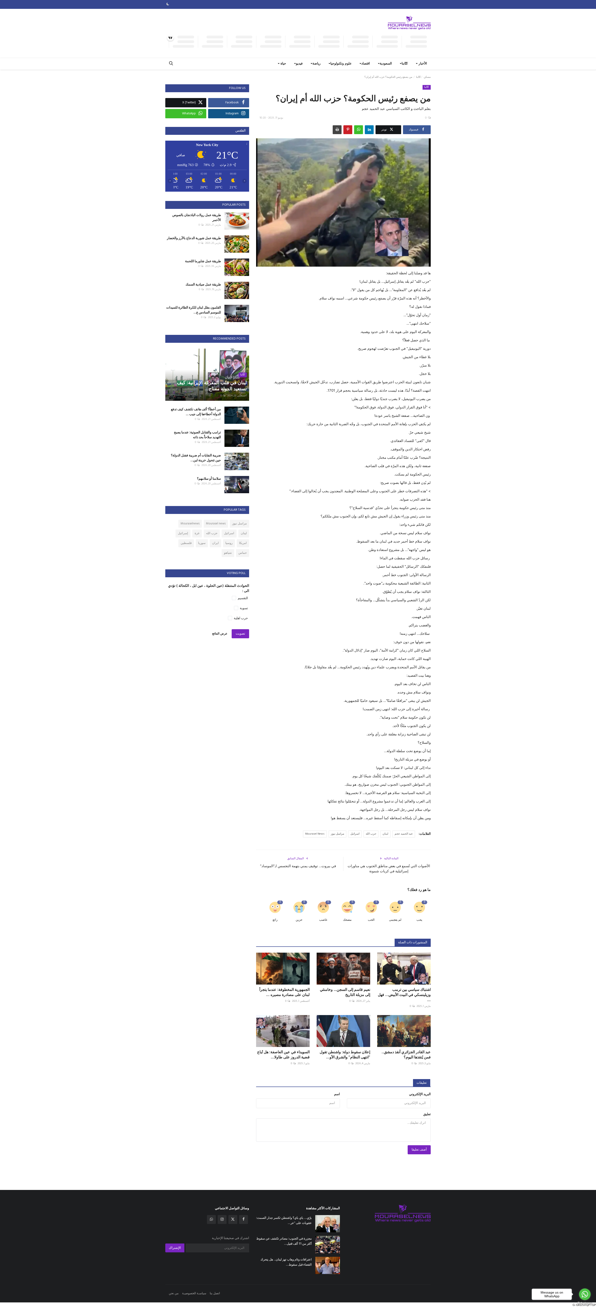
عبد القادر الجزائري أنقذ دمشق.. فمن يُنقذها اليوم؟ (406, 1054)
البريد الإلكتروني (420, 1094)
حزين (299, 919)
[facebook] (243, 1219)
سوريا (202, 543)
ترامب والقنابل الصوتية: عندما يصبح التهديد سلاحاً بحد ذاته (197, 434)
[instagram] (222, 1219)
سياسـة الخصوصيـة (194, 1293)
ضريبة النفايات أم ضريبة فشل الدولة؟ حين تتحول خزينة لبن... (196, 457)
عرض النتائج (219, 633)
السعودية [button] (386, 63)
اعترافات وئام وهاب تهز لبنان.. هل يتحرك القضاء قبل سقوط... (286, 1261)
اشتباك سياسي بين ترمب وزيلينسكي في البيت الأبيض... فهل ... (404, 994)
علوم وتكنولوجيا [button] (341, 63)
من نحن (174, 1293)
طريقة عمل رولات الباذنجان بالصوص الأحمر (196, 217)
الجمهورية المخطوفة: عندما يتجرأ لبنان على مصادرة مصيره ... (284, 992)
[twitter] (232, 1219)
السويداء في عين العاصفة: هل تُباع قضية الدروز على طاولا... (283, 1054)
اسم (337, 1094)
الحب (371, 919)
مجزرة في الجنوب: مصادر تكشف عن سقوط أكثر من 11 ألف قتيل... (284, 1241)
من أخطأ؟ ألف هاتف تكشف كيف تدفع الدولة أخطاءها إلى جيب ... (196, 411)
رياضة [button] (316, 63)
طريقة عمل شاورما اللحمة (203, 261)
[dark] (167, 4)
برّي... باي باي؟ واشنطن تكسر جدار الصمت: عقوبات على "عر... (284, 1220)
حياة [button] (283, 63)
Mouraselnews (190, 523)
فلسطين (186, 543)
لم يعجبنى (395, 919)
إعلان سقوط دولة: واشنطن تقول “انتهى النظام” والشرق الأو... (345, 1054)
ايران (215, 543)
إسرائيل (183, 533)
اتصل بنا (215, 1293)
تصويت (240, 633)
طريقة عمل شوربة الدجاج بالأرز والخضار (194, 238)
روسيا (229, 543)
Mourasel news (216, 523)
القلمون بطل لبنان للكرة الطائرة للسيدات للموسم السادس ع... (193, 309)
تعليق (427, 1114)
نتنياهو (228, 552)
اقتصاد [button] (365, 63)
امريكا (243, 543)
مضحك (347, 919)
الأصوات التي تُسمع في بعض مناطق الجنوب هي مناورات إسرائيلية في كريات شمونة (389, 868)
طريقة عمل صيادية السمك (203, 284)
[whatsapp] (211, 1219)
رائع (275, 919)
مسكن (427, 77)
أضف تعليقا (419, 1149)
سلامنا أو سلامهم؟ (209, 478)
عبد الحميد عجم (404, 834)
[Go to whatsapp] (585, 1294)
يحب (419, 919)
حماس (242, 552)
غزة (197, 533)
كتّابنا (418, 77)
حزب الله (371, 834)
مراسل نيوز (337, 834)
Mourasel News (315, 834)
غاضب (323, 919)
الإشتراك (175, 1248)
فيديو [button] (299, 63)
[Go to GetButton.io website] (584, 1303)
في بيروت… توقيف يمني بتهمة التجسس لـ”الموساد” (298, 866)
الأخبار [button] (422, 63)
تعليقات (422, 1083)
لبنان (385, 834)
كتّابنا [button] (405, 63)
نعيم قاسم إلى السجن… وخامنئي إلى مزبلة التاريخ (345, 992)
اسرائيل (354, 834)
